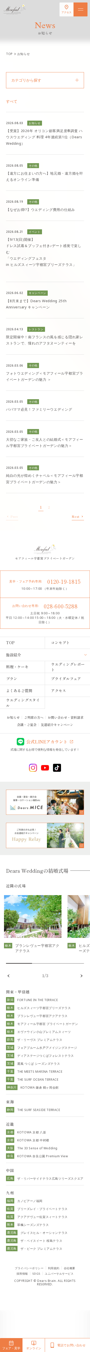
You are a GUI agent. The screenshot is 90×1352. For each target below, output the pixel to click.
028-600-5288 (61, 606)
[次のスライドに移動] (81, 975)
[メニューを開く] (81, 9)
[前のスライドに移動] (8, 975)
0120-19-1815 (64, 581)
